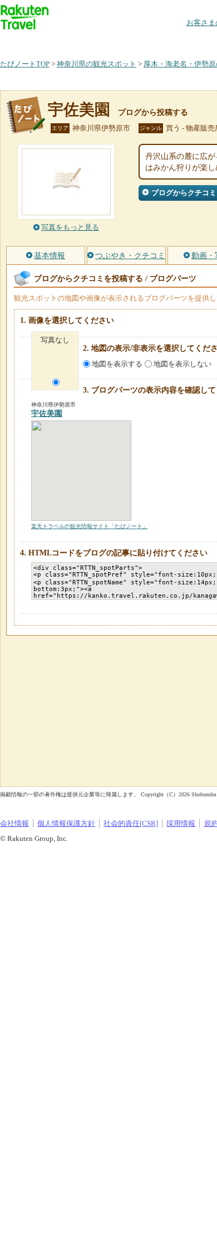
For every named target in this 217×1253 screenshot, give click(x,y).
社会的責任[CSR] (130, 823)
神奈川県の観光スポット (96, 64)
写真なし (55, 340)
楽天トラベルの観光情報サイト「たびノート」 (89, 526)
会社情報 (14, 823)
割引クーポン (176, 41)
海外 (84, 41)
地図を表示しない (182, 364)
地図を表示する (117, 364)
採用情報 (180, 823)
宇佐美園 (79, 109)
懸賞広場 (130, 41)
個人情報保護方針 (66, 823)
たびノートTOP (25, 64)
